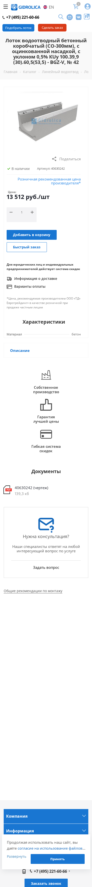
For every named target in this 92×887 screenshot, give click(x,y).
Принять (57, 859)
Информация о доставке (35, 278)
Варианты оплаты (29, 286)
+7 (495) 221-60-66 (22, 17)
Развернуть (16, 856)
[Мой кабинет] (87, 6)
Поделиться (70, 158)
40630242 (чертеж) (31, 487)
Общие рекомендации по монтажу (33, 590)
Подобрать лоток (18, 28)
